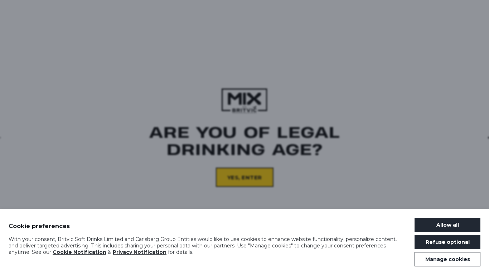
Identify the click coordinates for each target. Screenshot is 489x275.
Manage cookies (447, 259)
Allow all (447, 225)
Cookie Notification (79, 252)
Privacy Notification (139, 252)
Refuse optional (448, 242)
